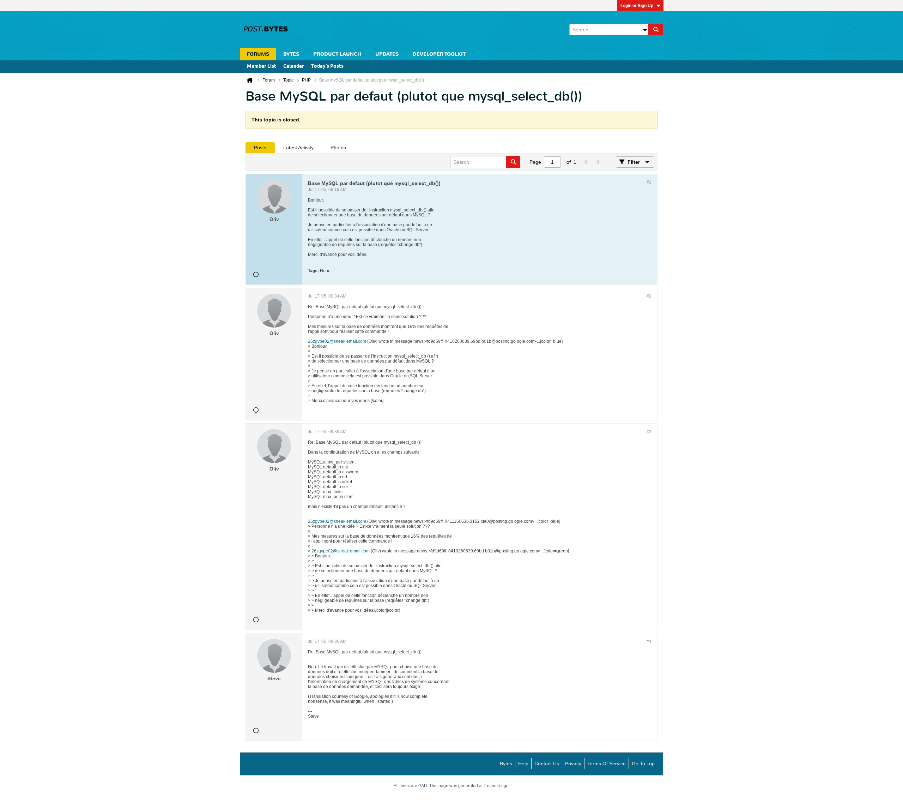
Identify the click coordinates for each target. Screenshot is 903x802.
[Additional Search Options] (645, 29)
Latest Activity (298, 147)
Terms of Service (606, 763)
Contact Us (546, 763)
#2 (649, 296)
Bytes (506, 763)
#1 (649, 182)
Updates (387, 54)
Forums (258, 54)
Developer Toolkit (439, 54)
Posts (260, 147)
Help (523, 763)
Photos (338, 147)
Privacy (573, 763)
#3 (649, 431)
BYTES (291, 54)
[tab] (260, 147)
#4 (649, 641)
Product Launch (337, 54)
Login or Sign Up (636, 5)
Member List (261, 66)
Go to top (643, 763)
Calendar (293, 66)
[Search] (655, 29)
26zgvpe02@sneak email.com (337, 341)
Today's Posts (327, 66)
